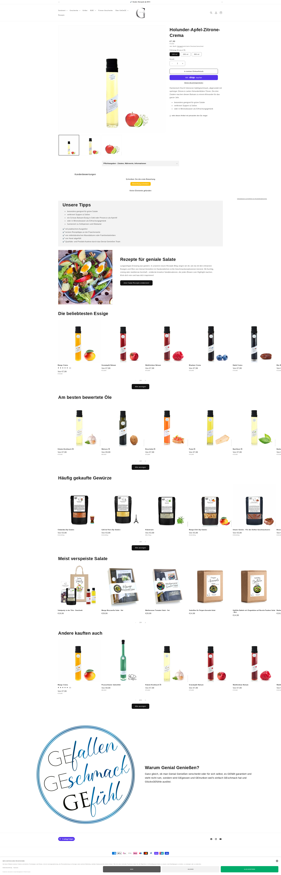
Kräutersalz (149, 530)
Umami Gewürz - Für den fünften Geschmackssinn (251, 530)
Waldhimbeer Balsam (153, 365)
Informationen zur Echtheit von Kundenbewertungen (252, 198)
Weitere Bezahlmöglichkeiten (193, 83)
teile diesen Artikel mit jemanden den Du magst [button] (189, 115)
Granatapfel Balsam (109, 365)
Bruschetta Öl (150, 449)
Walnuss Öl (106, 449)
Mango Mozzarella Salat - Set (112, 610)
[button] (62, 10)
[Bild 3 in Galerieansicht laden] (112, 145)
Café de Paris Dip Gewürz (111, 530)
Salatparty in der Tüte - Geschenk (70, 610)
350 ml (196, 54)
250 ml (185, 54)
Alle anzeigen (140, 387)
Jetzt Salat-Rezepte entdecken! (136, 283)
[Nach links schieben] (135, 380)
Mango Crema (63, 365)
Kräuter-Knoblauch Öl (66, 449)
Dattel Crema (237, 365)
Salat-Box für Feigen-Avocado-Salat (202, 610)
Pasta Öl (192, 449)
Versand (180, 46)
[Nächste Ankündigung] (222, 2)
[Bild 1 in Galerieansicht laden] (69, 145)
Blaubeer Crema (195, 365)
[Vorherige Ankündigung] (59, 2)
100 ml (174, 54)
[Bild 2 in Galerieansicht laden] (90, 145)
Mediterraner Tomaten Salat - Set (157, 610)
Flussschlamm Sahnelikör (111, 685)
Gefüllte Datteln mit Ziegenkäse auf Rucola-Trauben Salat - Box (254, 611)
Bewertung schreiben (140, 184)
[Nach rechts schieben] (145, 380)
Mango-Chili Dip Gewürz (198, 530)
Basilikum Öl (237, 449)
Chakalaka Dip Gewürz (66, 530)
